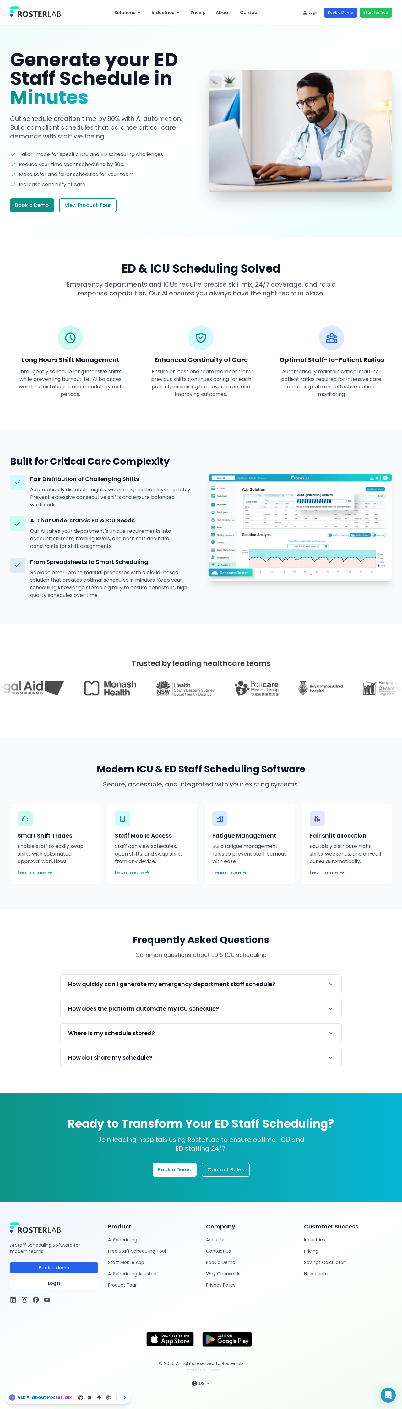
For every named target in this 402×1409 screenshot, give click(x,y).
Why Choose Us (223, 1274)
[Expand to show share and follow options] (124, 1397)
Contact (249, 12)
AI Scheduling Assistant (133, 1274)
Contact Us (218, 1251)
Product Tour (122, 1285)
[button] (388, 1395)
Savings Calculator (324, 1262)
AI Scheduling (122, 1240)
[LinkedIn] (13, 1300)
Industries (163, 12)
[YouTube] (47, 1300)
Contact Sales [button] (225, 1169)
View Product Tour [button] (88, 205)
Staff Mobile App (126, 1262)
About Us (215, 1240)
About (223, 12)
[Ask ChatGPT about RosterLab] (80, 1397)
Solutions (124, 12)
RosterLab (232, 1363)
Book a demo (54, 1268)
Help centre (316, 1274)
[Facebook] (36, 1300)
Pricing (198, 12)
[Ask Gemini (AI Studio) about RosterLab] (99, 1397)
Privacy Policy (221, 1285)
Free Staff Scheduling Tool (137, 1251)
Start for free (375, 12)
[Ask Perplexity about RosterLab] (108, 1397)
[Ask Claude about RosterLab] (89, 1397)
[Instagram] (24, 1300)
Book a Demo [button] (32, 205)
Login (314, 12)
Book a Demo (340, 12)
